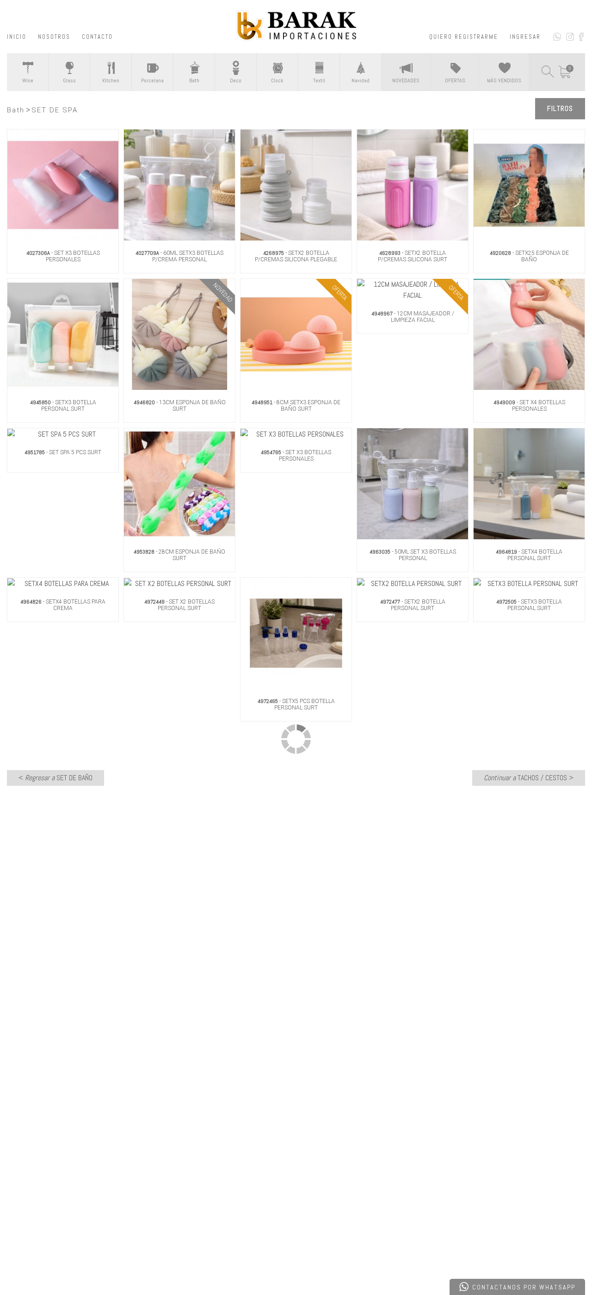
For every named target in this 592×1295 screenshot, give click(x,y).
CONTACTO (97, 37)
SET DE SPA (54, 110)
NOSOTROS (54, 37)
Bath (16, 110)
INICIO (16, 37)
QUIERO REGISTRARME (463, 37)
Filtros (560, 108)
